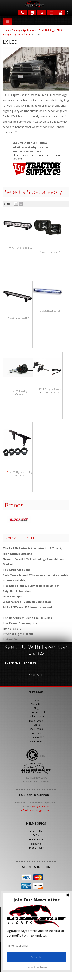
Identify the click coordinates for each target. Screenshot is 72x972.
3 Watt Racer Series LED (50, 312)
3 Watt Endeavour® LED (50, 253)
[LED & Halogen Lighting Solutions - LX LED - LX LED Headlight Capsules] (18, 376)
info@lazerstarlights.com (35, 810)
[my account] (32, 12)
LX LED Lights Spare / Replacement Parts (50, 391)
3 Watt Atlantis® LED (18, 318)
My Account (36, 741)
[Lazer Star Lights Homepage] (35, 4)
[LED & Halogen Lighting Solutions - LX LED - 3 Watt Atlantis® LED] (17, 303)
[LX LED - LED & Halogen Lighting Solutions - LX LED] (19, 520)
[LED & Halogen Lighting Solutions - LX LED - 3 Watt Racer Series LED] (47, 296)
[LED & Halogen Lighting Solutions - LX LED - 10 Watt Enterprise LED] (18, 233)
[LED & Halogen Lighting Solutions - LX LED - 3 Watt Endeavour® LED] (47, 237)
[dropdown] (51, 12)
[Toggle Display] (18, 204)
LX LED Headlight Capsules (20, 393)
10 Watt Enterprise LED (20, 247)
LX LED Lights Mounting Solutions (20, 474)
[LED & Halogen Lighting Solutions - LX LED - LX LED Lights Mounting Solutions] (17, 457)
